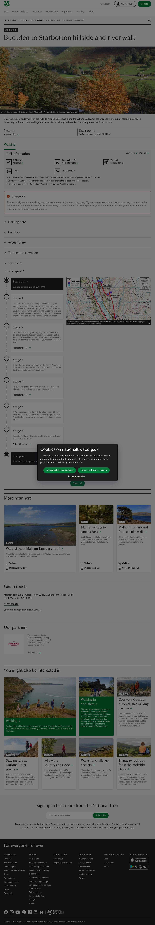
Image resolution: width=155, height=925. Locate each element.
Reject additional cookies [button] (94, 470)
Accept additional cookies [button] (59, 470)
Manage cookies (76, 476)
